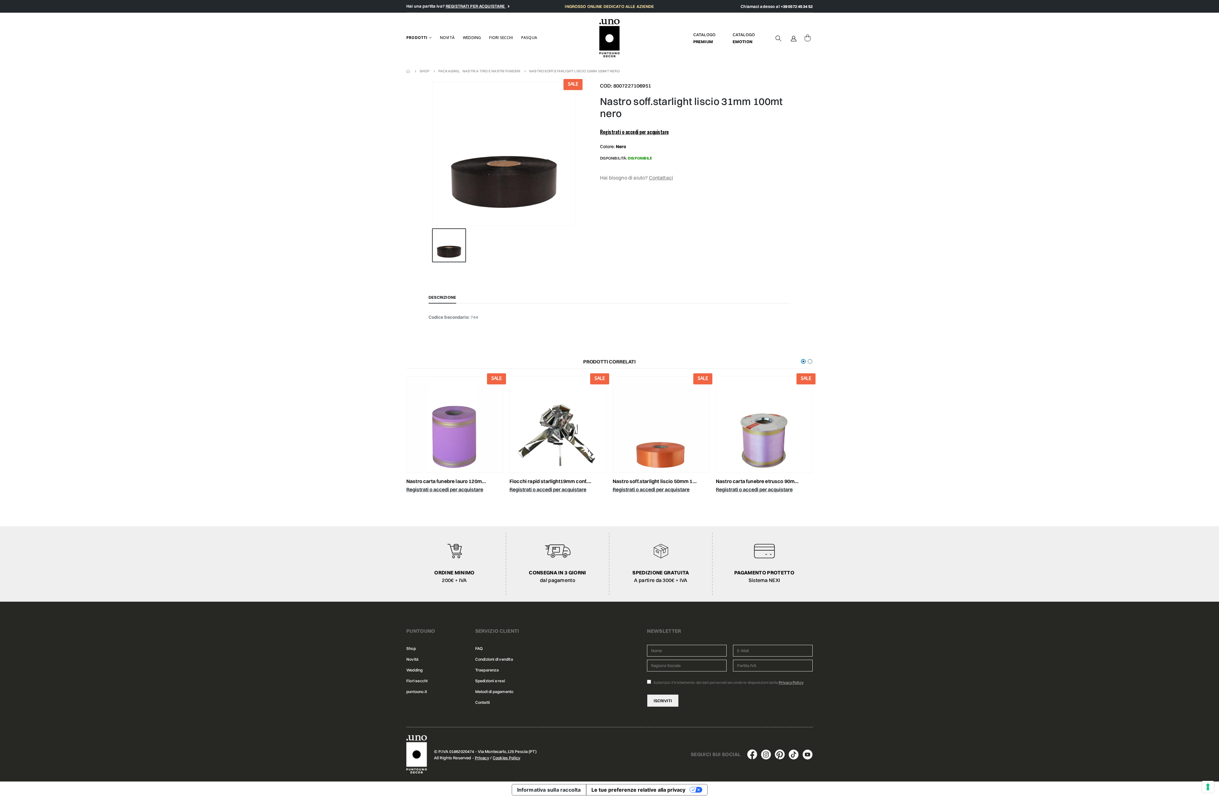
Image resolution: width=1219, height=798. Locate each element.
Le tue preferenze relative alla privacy (638, 790)
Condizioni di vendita (494, 659)
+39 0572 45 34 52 (797, 6)
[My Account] (793, 38)
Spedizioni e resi (490, 680)
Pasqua (529, 37)
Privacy (482, 757)
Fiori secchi (501, 37)
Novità (447, 37)
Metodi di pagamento (494, 691)
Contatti (482, 702)
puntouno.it (416, 691)
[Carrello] (808, 38)
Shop (411, 648)
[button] (803, 361)
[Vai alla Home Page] (408, 71)
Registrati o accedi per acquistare (634, 132)
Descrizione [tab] (442, 297)
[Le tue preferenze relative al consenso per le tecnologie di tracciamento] (1208, 787)
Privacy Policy (791, 682)
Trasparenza (487, 670)
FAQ (479, 648)
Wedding (472, 37)
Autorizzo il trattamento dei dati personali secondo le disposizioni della (728, 682)
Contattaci (661, 177)
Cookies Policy (506, 757)
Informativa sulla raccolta (549, 790)
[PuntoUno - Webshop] (609, 38)
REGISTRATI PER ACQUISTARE (476, 6)
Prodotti (417, 37)
